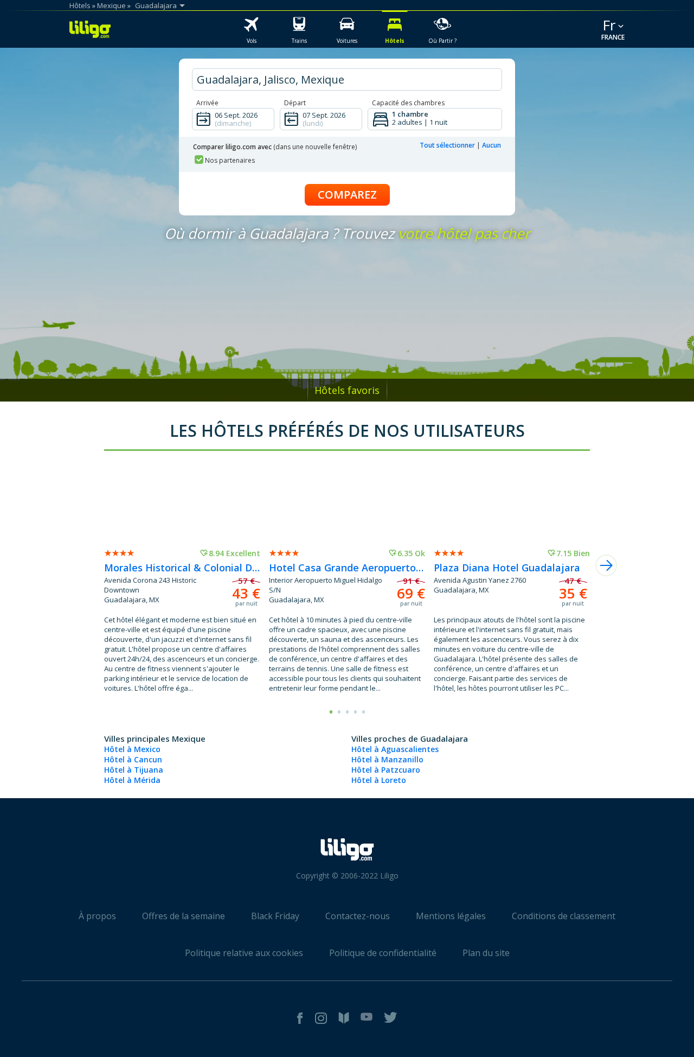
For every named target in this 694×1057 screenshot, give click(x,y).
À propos (97, 916)
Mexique (111, 5)
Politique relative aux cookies (244, 953)
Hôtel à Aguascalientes (395, 749)
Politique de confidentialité (382, 953)
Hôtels (80, 5)
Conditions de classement (563, 916)
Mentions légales (451, 916)
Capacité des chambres (408, 102)
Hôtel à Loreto (378, 780)
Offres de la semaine (183, 916)
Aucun (491, 145)
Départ (295, 102)
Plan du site (486, 953)
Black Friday (275, 916)
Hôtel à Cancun (133, 759)
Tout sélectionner (447, 145)
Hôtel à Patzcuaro (385, 770)
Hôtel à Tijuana (133, 770)
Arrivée (207, 102)
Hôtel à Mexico (132, 749)
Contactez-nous (357, 916)
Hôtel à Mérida (132, 780)
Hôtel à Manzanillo (387, 759)
